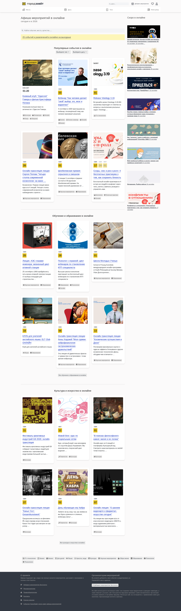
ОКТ (105, 162)
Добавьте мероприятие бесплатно (106, 585)
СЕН (95, 162)
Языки (27, 353)
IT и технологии (101, 115)
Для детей (60, 558)
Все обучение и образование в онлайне (72, 375)
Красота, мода (81, 558)
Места (28, 10)
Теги (111, 10)
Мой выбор (155, 10)
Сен (59, 89)
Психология (75, 285)
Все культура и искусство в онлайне (72, 542)
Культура (28, 115)
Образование (46, 198)
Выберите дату (79, 52)
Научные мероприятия (32, 198)
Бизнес (62, 120)
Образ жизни (124, 558)
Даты (69, 10)
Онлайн (47, 115)
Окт (59, 427)
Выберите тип (62, 52)
